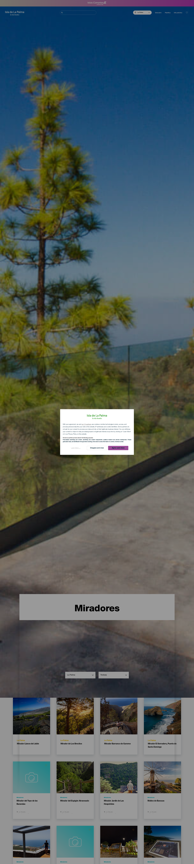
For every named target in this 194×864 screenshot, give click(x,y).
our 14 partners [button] (86, 424)
